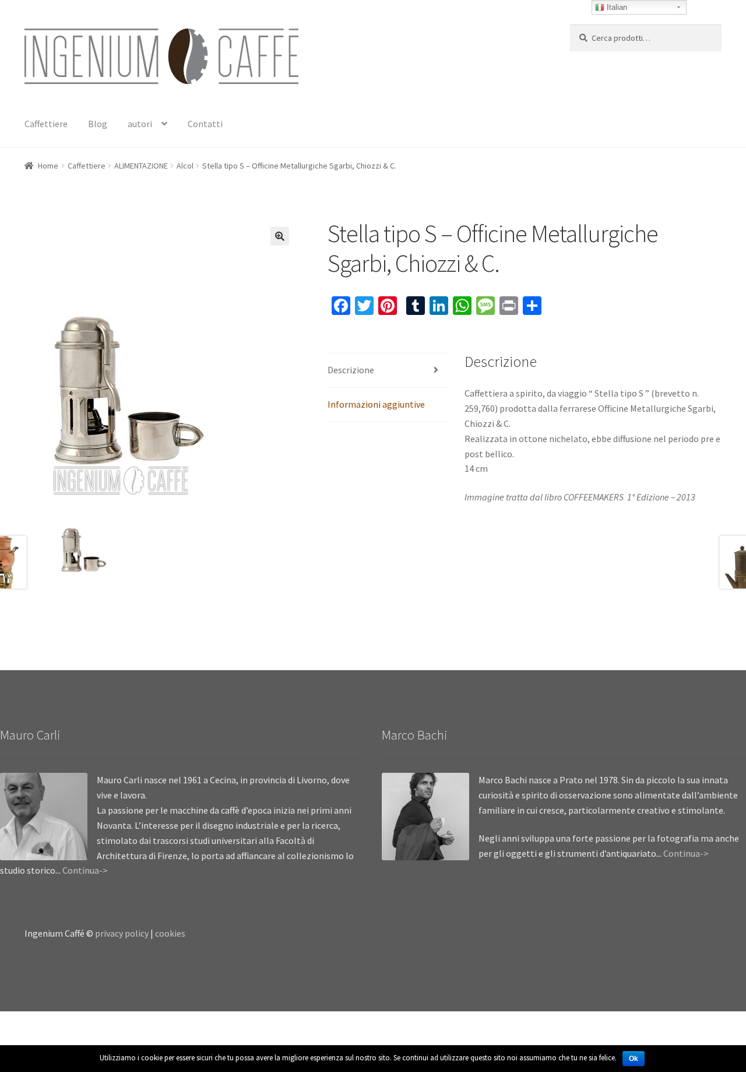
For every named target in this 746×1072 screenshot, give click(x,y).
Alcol (185, 165)
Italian (615, 7)
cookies (170, 933)
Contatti (205, 123)
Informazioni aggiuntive (376, 404)
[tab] (388, 370)
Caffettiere (46, 123)
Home (48, 165)
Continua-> (85, 870)
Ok (633, 1059)
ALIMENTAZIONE (141, 165)
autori (140, 123)
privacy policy (122, 933)
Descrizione (351, 370)
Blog (97, 123)
